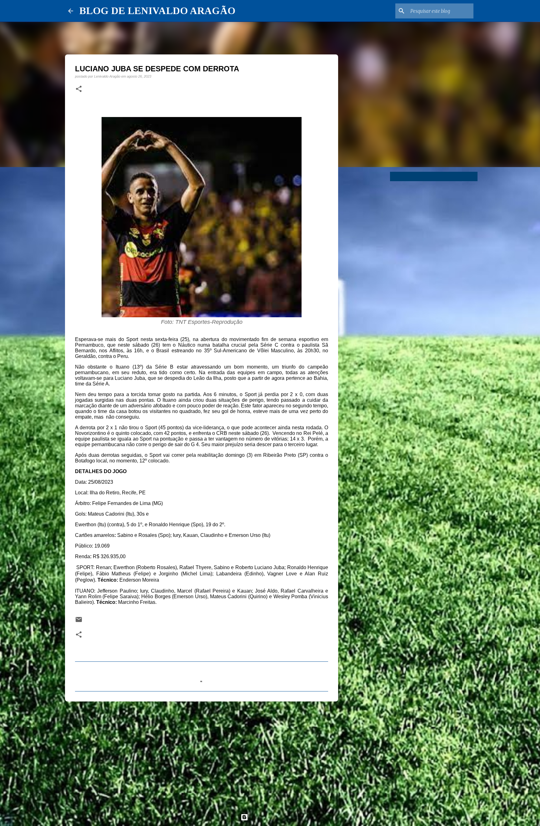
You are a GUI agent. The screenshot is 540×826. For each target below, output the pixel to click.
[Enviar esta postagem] (78, 621)
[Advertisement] (201, 754)
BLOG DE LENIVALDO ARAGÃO (157, 10)
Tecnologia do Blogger (273, 817)
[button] (78, 89)
